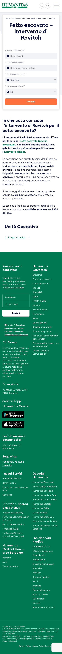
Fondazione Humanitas (13, 524)
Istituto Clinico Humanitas (45, 486)
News (35, 318)
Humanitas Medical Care (44, 495)
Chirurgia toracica (15, 237)
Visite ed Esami (40, 309)
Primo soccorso (40, 594)
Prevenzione (39, 559)
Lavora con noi (40, 322)
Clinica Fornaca (40, 512)
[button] (56, 6)
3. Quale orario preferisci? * (15, 74)
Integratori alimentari (43, 551)
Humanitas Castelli (42, 504)
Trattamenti (16, 18)
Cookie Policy (38, 646)
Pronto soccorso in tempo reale (15, 489)
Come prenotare (40, 283)
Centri (35, 296)
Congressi (7, 494)
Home (7, 18)
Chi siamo (37, 275)
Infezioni (37, 572)
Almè (4, 562)
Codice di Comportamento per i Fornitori (45, 337)
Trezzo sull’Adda (10, 566)
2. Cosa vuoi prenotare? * (15, 62)
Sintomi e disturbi (41, 546)
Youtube (19, 461)
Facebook (8, 461)
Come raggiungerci (42, 279)
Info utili (36, 288)
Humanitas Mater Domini (44, 499)
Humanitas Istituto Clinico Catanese (45, 527)
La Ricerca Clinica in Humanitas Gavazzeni (13, 534)
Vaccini (36, 581)
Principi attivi (39, 555)
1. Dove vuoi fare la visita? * (16, 50)
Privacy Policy (25, 646)
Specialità (37, 292)
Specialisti (37, 568)
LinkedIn (7, 465)
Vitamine (37, 585)
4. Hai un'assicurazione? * (15, 86)
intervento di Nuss (14, 151)
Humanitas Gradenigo (43, 517)
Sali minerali (38, 598)
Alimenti (36, 603)
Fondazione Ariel (10, 528)
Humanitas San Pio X (43, 491)
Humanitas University (12, 512)
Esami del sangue (41, 590)
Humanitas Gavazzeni (43, 482)
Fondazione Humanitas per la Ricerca (15, 518)
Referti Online (9, 483)
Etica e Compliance (42, 331)
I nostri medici (39, 301)
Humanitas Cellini (41, 508)
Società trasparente (42, 327)
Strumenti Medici (41, 577)
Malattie (36, 305)
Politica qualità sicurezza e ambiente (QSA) (46, 345)
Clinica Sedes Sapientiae (45, 521)
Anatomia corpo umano (44, 607)
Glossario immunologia (43, 564)
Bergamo (6, 557)
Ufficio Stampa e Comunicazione (41, 352)
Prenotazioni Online (11, 478)
